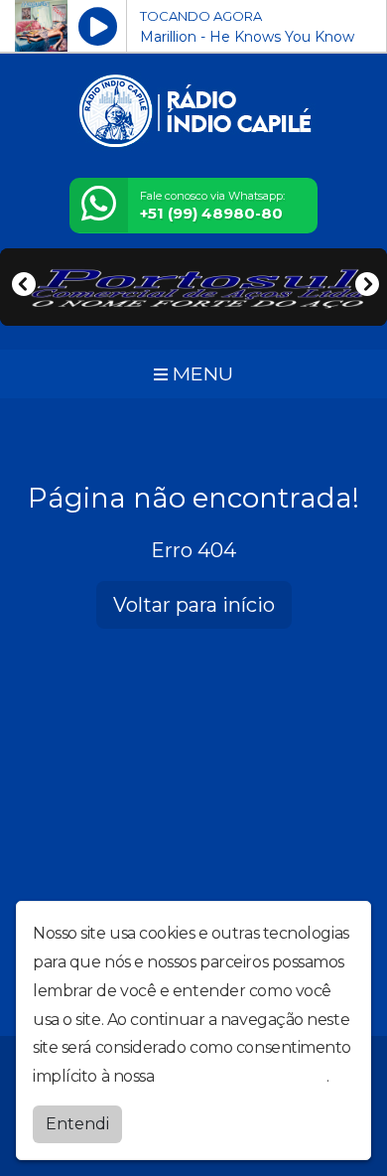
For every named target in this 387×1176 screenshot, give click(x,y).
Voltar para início (194, 605)
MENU (200, 373)
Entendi (77, 1123)
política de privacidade (242, 1076)
